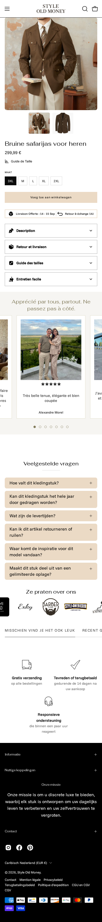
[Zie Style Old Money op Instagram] (8, 847)
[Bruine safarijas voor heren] (39, 123)
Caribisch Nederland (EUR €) (26, 863)
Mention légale (30, 880)
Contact (11, 831)
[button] (84, 8)
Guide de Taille (21, 161)
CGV (8, 890)
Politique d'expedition (53, 885)
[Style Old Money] (51, 9)
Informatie (12, 754)
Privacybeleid (53, 880)
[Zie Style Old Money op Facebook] (19, 847)
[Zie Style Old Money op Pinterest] (30, 847)
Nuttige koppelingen (20, 770)
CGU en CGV (81, 885)
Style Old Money (29, 872)
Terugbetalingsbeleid (20, 885)
